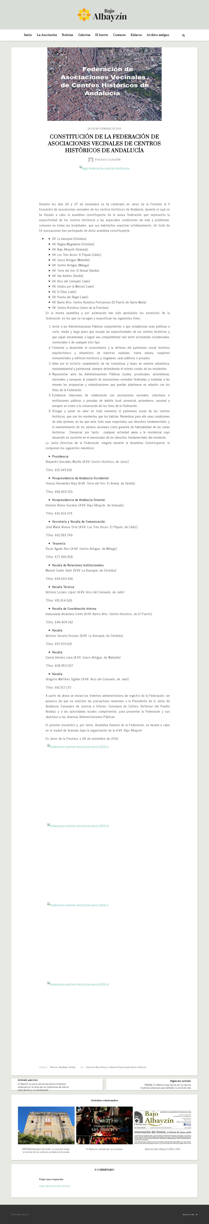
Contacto (119, 35)
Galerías (84, 35)
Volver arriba (188, 1214)
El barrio (101, 35)
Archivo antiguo (158, 35)
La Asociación (47, 35)
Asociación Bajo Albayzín (97, 1067)
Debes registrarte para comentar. (55, 1186)
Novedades (63, 1067)
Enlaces (136, 35)
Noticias (67, 35)
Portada (72, 1067)
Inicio (28, 35)
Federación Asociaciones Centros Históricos (127, 1067)
